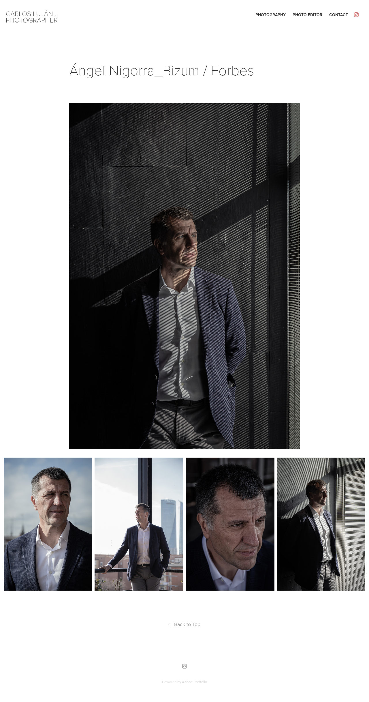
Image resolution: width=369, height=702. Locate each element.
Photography (270, 15)
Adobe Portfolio (194, 681)
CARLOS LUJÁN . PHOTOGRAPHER (32, 17)
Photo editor (307, 15)
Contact (338, 15)
